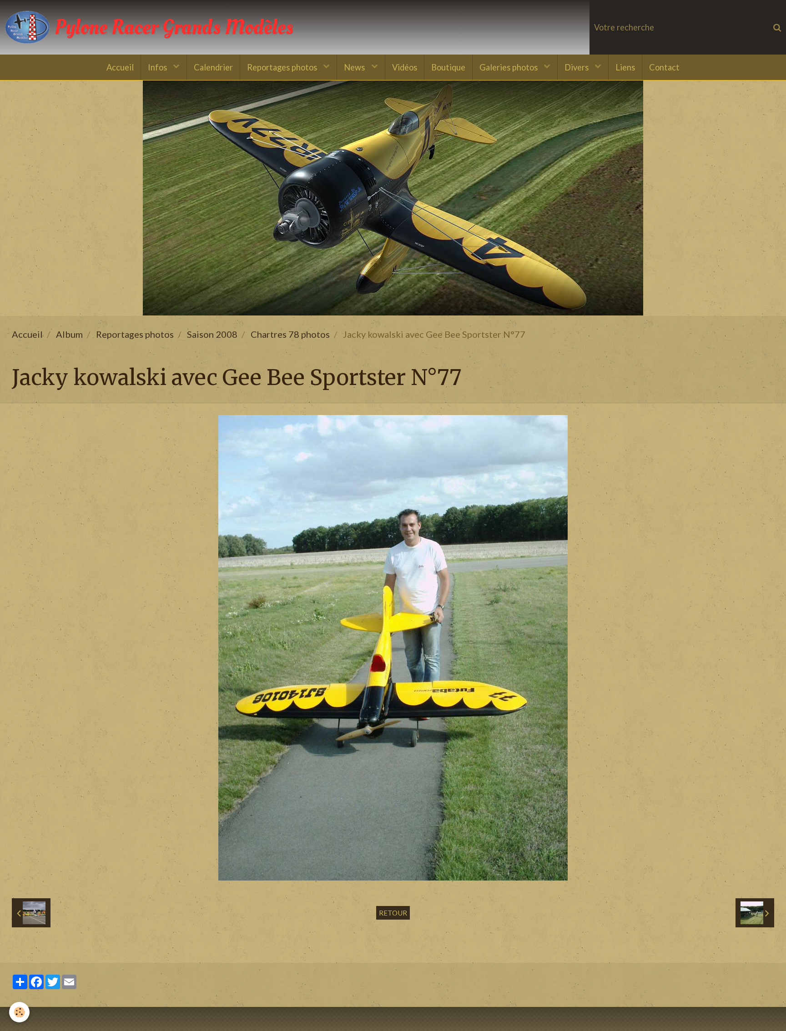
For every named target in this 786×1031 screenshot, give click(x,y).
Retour (393, 913)
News (355, 67)
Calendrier (213, 67)
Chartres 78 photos (290, 334)
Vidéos (404, 67)
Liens (625, 67)
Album (69, 334)
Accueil (120, 67)
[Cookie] (19, 1012)
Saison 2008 (212, 334)
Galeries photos (509, 67)
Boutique (448, 67)
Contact (664, 67)
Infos (158, 67)
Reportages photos (283, 67)
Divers (577, 67)
